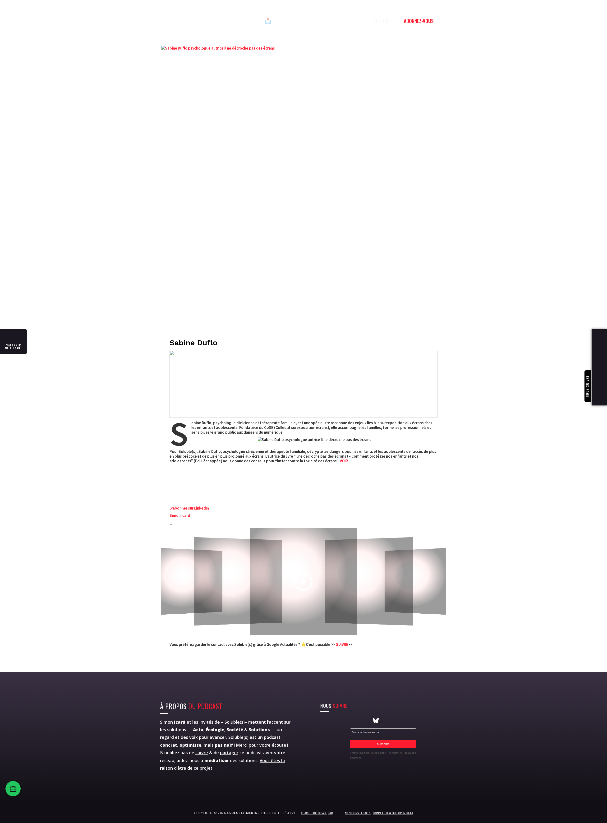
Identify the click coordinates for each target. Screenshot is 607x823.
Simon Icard (180, 515)
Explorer (231, 21)
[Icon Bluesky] (376, 720)
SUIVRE (342, 644)
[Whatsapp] (349, 720)
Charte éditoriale (314, 813)
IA (253, 21)
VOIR (344, 461)
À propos (323, 21)
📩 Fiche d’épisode (284, 21)
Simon (172, 722)
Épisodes (204, 21)
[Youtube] (341, 720)
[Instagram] (323, 720)
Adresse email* (359, 725)
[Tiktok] (367, 720)
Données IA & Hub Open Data (393, 813)
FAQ (330, 813)
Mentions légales (358, 813)
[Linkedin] (358, 720)
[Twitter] (332, 720)
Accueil (177, 21)
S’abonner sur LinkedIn (189, 508)
